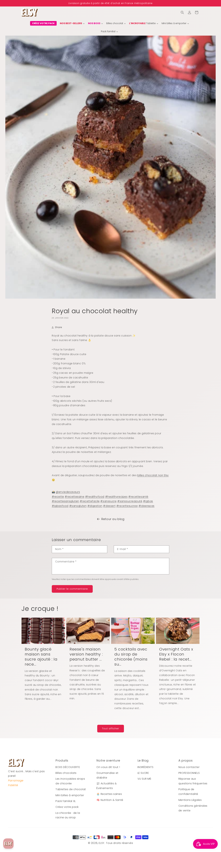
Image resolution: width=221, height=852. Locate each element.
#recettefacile (89, 501)
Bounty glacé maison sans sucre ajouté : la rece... (41, 657)
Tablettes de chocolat (70, 789)
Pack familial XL (65, 801)
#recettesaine (74, 497)
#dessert (109, 506)
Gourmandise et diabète (107, 775)
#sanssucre (108, 501)
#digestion (94, 506)
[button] (182, 12)
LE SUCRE (143, 773)
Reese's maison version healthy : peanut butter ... (86, 654)
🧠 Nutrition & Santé (109, 800)
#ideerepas (146, 506)
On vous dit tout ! (108, 767)
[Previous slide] (4, 3)
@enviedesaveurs (68, 492)
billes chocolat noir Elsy (153, 475)
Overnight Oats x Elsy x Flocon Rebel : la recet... (176, 654)
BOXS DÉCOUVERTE (67, 767)
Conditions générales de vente (192, 808)
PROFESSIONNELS (189, 773)
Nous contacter (188, 767)
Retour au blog (112, 519)
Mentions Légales (190, 800)
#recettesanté (138, 497)
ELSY (101, 843)
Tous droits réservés (119, 843)
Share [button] (58, 327)
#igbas (148, 501)
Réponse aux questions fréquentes (192, 781)
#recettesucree (127, 506)
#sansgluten (78, 506)
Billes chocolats (66, 773)
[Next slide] (217, 3)
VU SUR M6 (144, 779)
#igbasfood (60, 506)
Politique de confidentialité (188, 791)
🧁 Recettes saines (109, 794)
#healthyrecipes (116, 497)
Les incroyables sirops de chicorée (70, 781)
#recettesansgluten (65, 501)
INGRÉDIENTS (146, 767)
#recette (58, 497)
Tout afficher (110, 728)
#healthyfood (94, 497)
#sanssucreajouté (129, 501)
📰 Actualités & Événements (106, 786)
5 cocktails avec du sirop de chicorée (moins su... (131, 657)
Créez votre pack (67, 807)
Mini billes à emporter (69, 795)
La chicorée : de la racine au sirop (67, 815)
